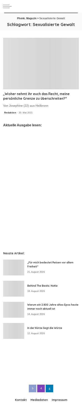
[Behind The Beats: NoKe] (13, 289)
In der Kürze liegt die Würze (44, 328)
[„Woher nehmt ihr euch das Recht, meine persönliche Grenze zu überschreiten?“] (41, 63)
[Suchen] (75, 6)
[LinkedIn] (49, 388)
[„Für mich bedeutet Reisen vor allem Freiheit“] (13, 267)
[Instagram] (41, 388)
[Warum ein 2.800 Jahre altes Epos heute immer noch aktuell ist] (13, 310)
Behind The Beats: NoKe (42, 285)
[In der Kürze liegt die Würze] (13, 331)
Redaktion (10, 113)
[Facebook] (32, 388)
